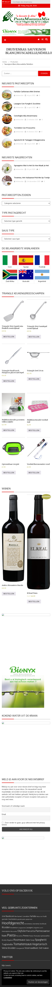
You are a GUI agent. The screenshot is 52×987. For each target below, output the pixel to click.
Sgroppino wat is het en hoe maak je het (31, 165)
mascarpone (6, 931)
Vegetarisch (39, 944)
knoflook (43, 924)
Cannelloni (25, 916)
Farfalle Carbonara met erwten (27, 92)
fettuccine (39, 916)
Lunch (41, 928)
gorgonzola (29, 919)
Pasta (11, 935)
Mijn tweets (6, 965)
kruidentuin (14, 928)
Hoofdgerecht (13, 923)
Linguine (36, 928)
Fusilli (45, 916)
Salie (28, 940)
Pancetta (30, 931)
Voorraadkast (31, 947)
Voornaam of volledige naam (13, 806)
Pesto (31, 936)
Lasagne (29, 927)
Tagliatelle (7, 944)
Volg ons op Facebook (17, 890)
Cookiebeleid (8, 977)
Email (4, 814)
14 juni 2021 (31, 144)
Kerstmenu (28, 924)
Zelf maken (44, 948)
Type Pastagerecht (14, 212)
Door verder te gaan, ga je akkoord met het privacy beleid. (23, 824)
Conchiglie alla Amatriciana (25, 116)
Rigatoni (10, 940)
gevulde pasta (21, 919)
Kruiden (6, 927)
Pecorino (19, 936)
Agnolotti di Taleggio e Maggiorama (29, 140)
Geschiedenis (12, 919)
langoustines (22, 928)
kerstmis (36, 924)
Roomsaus (19, 939)
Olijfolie (21, 930)
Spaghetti (41, 939)
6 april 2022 (31, 107)
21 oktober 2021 (32, 120)
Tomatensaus (22, 944)
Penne (26, 935)
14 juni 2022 (31, 95)
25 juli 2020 (31, 169)
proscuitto (45, 936)
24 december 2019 (33, 181)
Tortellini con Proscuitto (24, 128)
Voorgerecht (20, 948)
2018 (3, 916)
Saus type (8, 230)
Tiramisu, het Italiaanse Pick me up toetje (32, 178)
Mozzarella (13, 931)
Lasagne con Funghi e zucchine (27, 104)
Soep (32, 940)
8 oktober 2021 (32, 132)
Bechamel (18, 916)
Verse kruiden (9, 947)
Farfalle (33, 916)
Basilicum (10, 916)
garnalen (5, 919)
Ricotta (4, 940)
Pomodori (37, 936)
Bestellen (9, 337)
